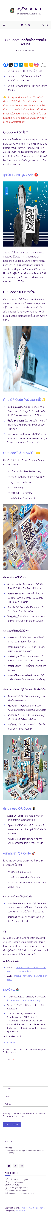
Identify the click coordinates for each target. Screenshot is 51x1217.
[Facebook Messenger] (16, 62)
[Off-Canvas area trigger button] (4, 25)
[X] (10, 62)
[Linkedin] (21, 62)
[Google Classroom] (31, 62)
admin (20, 50)
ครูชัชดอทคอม (29, 9)
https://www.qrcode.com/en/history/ (24, 1000)
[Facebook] (22, 25)
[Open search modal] (47, 25)
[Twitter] (26, 25)
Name (8, 1088)
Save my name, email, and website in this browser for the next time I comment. (24, 1115)
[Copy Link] (26, 62)
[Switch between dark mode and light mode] (43, 25)
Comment (9, 1059)
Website (8, 1104)
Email (7, 1096)
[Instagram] (29, 25)
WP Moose (20, 1210)
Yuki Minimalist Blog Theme (33, 1208)
